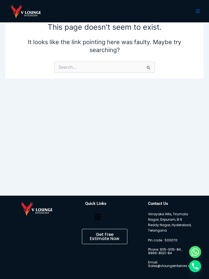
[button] (97, 217)
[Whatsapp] (195, 252)
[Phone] (195, 266)
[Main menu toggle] (198, 11)
